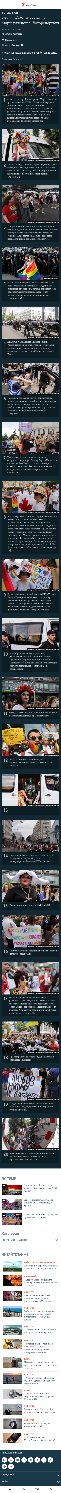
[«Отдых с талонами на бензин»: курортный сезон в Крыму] (12, 1330)
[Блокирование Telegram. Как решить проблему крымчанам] (12, 1409)
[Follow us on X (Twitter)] (11, 1460)
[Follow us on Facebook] (4, 1460)
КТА (24, 1489)
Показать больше (12, 59)
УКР (37, 1489)
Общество (29, 1292)
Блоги (27, 1359)
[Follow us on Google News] (30, 1460)
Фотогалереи (10, 13)
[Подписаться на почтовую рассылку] (11, 1466)
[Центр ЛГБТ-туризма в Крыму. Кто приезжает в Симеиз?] (12, 1219)
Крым (27, 1391)
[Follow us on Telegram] (37, 1460)
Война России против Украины (39, 1263)
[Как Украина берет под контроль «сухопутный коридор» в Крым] (12, 1266)
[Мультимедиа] (10, 1489)
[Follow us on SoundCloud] (44, 1460)
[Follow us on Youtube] (17, 1460)
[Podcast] (4, 1466)
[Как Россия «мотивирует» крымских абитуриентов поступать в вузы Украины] (12, 1296)
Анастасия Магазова (12, 34)
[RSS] (50, 1460)
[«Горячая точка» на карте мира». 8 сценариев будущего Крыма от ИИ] (12, 1394)
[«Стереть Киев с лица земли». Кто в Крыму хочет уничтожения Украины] (12, 1280)
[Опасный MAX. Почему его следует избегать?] (12, 1423)
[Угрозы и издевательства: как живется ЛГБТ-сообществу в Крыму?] (12, 1204)
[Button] (9, 40)
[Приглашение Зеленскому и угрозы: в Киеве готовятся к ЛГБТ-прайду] (12, 1189)
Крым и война (31, 1277)
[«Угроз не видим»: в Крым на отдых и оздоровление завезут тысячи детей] (12, 1378)
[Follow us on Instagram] (24, 1460)
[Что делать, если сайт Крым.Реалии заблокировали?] (12, 1438)
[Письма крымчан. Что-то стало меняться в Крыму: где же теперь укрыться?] (12, 1362)
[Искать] (51, 1489)
